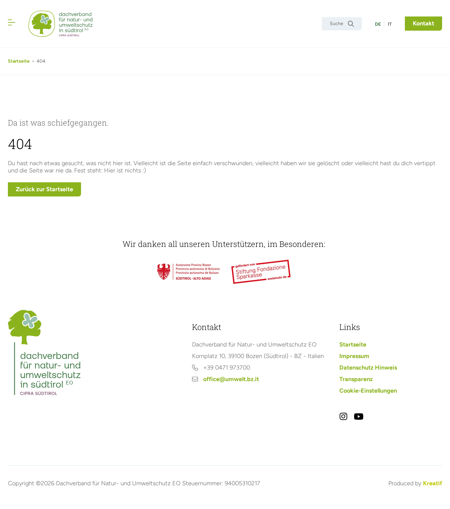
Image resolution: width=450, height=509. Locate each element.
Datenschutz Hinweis (368, 367)
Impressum (354, 356)
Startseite (19, 61)
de (378, 24)
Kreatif (432, 483)
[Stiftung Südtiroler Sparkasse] (261, 271)
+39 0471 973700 (226, 367)
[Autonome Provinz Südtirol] (188, 271)
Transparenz (356, 379)
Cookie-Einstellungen (368, 390)
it (390, 24)
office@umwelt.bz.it (231, 379)
